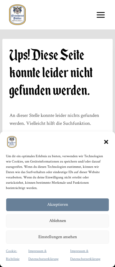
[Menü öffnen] (100, 14)
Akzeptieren (57, 204)
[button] (106, 142)
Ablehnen (57, 220)
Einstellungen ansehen (57, 237)
